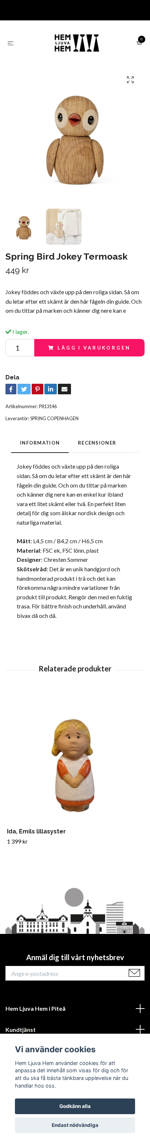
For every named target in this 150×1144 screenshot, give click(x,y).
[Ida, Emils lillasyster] (75, 760)
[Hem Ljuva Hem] (76, 43)
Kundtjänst (20, 1029)
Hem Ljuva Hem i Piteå (35, 1008)
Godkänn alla (75, 1106)
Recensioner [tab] (97, 443)
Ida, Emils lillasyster (36, 831)
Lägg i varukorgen (94, 348)
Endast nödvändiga (75, 1125)
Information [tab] (40, 443)
